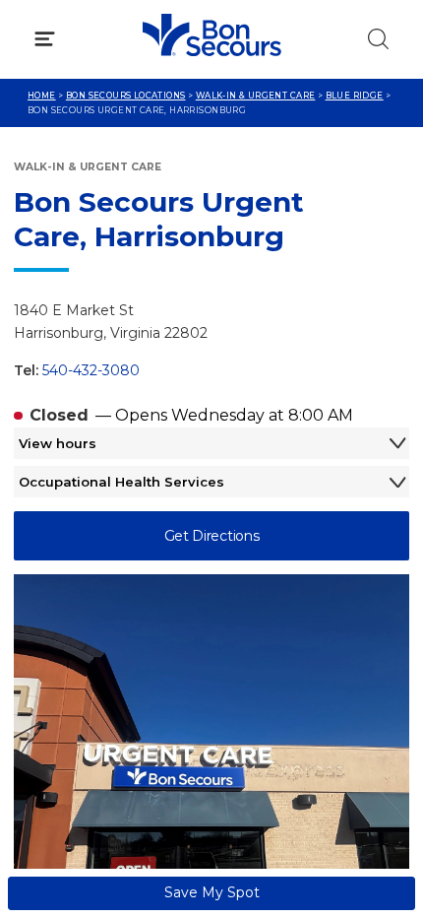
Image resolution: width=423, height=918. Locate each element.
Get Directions (212, 536)
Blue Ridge (355, 95)
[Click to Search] (378, 39)
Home (42, 95)
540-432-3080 (91, 370)
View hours (57, 443)
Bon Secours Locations (126, 95)
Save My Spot (212, 892)
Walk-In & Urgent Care (256, 95)
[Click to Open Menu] (45, 39)
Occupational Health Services (121, 482)
